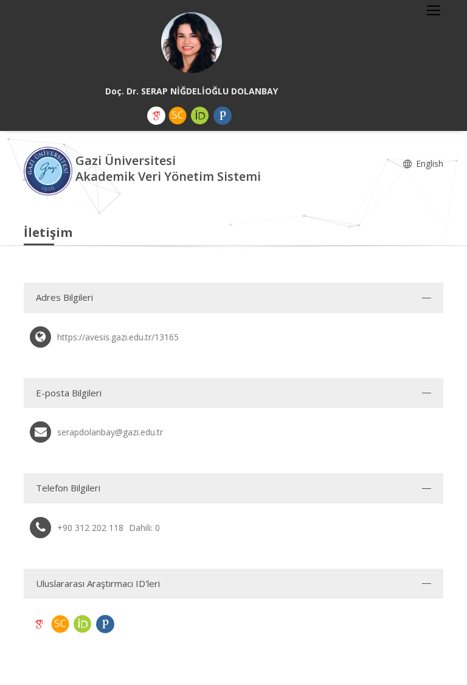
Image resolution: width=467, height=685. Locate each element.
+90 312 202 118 (90, 527)
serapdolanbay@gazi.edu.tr (110, 432)
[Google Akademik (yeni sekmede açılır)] (156, 116)
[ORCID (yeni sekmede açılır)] (200, 116)
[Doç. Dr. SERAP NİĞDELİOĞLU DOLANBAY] (191, 42)
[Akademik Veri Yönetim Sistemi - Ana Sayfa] (49, 170)
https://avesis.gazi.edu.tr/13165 (118, 337)
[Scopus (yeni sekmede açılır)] (177, 116)
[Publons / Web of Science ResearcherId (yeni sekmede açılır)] (222, 116)
